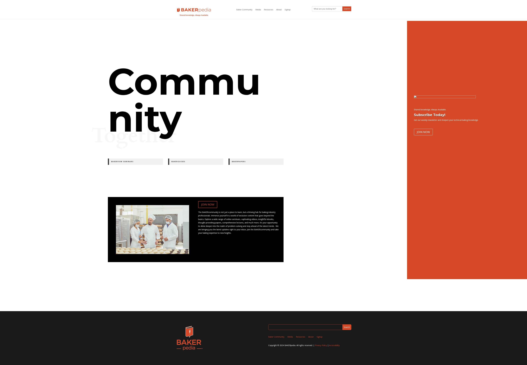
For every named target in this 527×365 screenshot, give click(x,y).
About (279, 10)
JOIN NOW (207, 204)
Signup (288, 10)
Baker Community (244, 10)
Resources (268, 10)
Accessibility (334, 345)
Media (258, 10)
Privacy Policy (321, 345)
